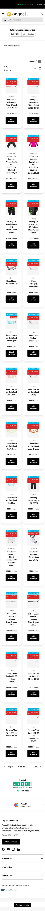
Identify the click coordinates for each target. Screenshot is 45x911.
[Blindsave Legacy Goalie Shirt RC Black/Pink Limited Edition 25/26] (33, 143)
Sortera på (8, 67)
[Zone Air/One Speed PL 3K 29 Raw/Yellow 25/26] (33, 716)
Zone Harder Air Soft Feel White (33, 392)
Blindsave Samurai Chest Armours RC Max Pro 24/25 (11, 558)
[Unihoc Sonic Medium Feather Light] (33, 321)
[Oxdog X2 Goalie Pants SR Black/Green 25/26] (11, 207)
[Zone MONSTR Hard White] (33, 267)
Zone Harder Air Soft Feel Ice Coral (11, 392)
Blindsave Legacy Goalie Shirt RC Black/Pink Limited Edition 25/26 (33, 164)
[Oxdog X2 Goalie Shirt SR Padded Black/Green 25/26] (33, 208)
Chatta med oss (11, 842)
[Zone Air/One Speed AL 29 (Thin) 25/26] (11, 716)
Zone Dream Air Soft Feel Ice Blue (11, 500)
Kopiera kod (30, 34)
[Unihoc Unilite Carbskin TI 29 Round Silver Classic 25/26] (33, 600)
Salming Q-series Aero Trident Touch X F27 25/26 (33, 104)
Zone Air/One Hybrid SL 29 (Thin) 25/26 (33, 676)
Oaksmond (26, 885)
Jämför (31, 62)
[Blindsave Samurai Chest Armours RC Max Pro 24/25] (11, 537)
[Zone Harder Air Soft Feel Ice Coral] (11, 375)
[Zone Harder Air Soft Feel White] (33, 375)
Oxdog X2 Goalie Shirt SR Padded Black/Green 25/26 (33, 227)
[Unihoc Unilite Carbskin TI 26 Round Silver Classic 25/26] (11, 600)
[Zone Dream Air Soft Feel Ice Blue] (11, 483)
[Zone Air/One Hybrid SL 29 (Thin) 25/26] (33, 660)
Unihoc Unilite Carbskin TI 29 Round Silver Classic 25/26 (33, 619)
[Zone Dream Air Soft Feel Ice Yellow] (11, 429)
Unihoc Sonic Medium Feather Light (33, 338)
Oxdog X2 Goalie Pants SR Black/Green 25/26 (11, 227)
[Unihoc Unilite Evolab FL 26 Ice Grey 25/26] (11, 659)
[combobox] (22, 19)
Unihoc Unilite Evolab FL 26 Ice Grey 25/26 (11, 677)
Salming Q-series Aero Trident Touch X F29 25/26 (11, 103)
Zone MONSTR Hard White (33, 284)
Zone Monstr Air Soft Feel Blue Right (11, 338)
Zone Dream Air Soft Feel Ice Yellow (11, 446)
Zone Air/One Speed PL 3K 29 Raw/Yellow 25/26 (33, 735)
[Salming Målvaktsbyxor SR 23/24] (33, 484)
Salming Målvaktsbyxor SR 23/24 (33, 500)
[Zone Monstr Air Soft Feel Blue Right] (11, 321)
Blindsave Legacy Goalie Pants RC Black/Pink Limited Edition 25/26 (11, 164)
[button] (41, 14)
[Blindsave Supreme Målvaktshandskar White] (33, 538)
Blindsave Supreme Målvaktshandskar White (33, 556)
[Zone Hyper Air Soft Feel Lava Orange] (33, 430)
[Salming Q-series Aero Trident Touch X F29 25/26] (11, 85)
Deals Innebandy (14, 45)
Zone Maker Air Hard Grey (11, 282)
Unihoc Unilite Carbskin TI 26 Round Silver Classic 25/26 (11, 619)
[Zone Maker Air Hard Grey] (11, 267)
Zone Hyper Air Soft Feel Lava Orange (33, 446)
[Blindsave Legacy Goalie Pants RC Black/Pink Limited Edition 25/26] (11, 142)
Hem (5, 45)
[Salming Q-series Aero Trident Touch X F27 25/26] (33, 86)
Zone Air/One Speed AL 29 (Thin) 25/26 (11, 733)
